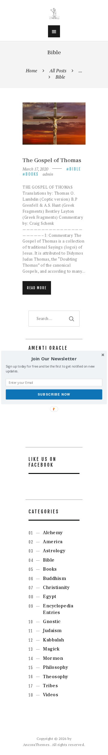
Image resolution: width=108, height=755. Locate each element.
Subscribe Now (54, 394)
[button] (54, 359)
